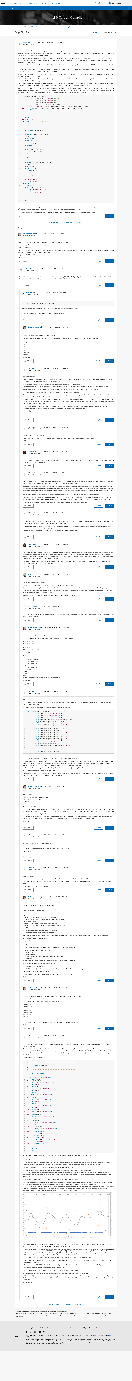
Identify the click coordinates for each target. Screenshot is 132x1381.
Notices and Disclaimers (87, 1370)
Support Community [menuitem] (7, 8)
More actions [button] (108, 34)
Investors (60, 1357)
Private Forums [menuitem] (87, 8)
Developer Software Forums (34, 27)
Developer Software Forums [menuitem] (31, 8)
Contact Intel (44, 1357)
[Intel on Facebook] (26, 1362)
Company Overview (32, 1357)
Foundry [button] (64, 3)
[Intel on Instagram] (44, 1362)
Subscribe (94, 34)
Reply (110, 222)
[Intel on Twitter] (31, 1362)
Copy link (99, 267)
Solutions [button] (32, 3)
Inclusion (91, 1357)
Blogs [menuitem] (77, 8)
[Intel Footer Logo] (17, 1365)
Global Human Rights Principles (77, 1372)
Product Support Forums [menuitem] (51, 8)
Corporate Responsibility (79, 1357)
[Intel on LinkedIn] (35, 1362)
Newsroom (52, 1357)
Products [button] (13, 3)
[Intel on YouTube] (39, 1362)
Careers (66, 1357)
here (67, 1341)
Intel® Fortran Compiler (21, 29)
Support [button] (22, 3)
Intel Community (19, 27)
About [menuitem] (18, 8)
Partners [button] (54, 3)
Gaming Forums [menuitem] (66, 8)
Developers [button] (43, 3)
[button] (113, 45)
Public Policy (99, 1357)
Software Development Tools (52, 27)
